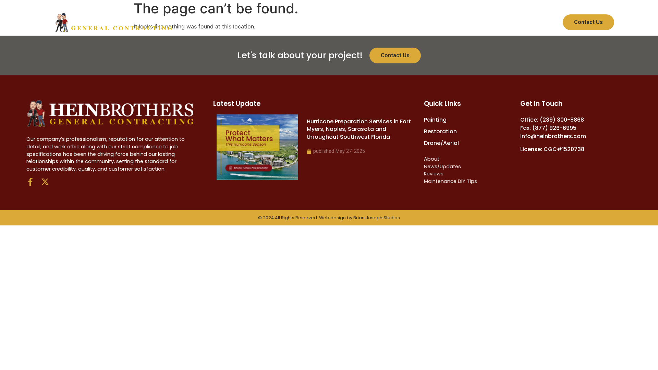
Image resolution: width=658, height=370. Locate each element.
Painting (204, 22)
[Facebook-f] (30, 182)
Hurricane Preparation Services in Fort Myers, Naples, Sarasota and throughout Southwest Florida (359, 129)
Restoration (253, 22)
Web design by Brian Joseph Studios (359, 218)
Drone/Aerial (312, 22)
